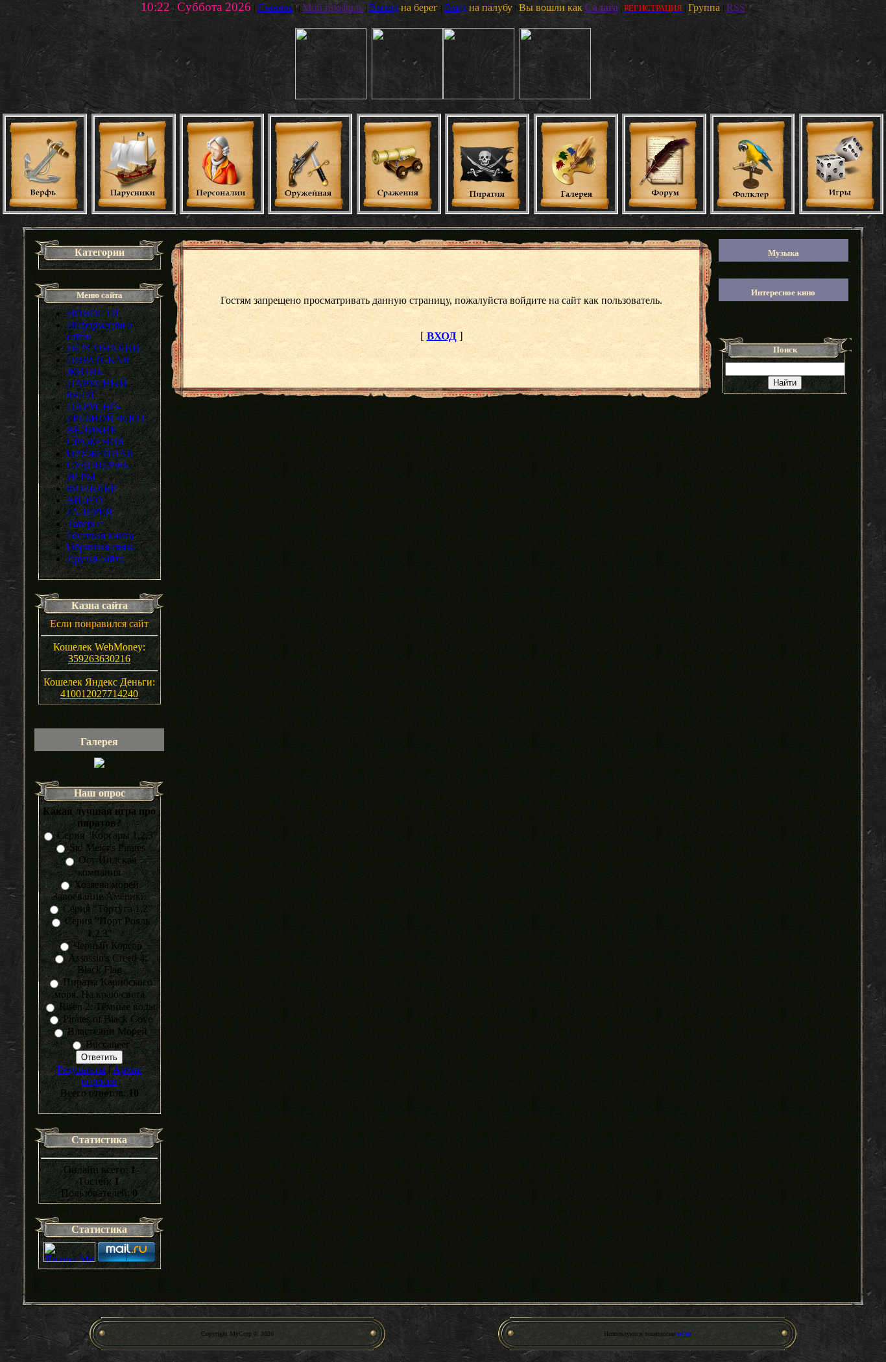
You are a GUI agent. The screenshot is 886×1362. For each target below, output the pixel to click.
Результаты (81, 1069)
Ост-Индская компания (107, 866)
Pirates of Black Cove (107, 1018)
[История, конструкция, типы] (133, 210)
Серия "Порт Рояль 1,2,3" (107, 927)
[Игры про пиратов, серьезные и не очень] (841, 210)
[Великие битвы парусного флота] (399, 210)
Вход (455, 7)
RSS (735, 7)
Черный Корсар (107, 945)
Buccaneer (107, 1044)
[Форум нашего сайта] (664, 210)
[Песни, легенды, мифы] (752, 210)
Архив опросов (111, 1075)
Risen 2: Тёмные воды (107, 1006)
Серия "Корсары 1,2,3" (107, 835)
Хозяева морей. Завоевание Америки (100, 890)
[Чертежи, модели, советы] (45, 210)
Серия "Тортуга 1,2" (107, 908)
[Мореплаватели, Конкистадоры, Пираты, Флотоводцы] (222, 210)
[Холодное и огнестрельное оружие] (310, 210)
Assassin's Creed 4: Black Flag (107, 963)
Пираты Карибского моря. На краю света (103, 988)
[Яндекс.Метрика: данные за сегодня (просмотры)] (69, 1252)
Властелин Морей (107, 1031)
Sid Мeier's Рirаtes (107, 847)
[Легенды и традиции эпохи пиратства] (487, 210)
